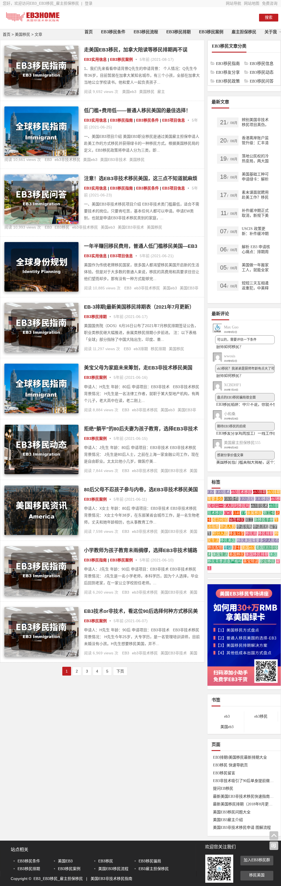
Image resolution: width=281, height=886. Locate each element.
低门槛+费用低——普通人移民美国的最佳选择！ (137, 110)
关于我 (271, 31)
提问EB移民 (223, 788)
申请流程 (260, 527)
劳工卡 (269, 513)
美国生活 (220, 554)
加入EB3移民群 (257, 860)
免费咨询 (269, 3)
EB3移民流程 (146, 31)
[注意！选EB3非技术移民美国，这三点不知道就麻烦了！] (41, 222)
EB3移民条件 (113, 31)
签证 (228, 547)
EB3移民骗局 (150, 861)
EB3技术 (222, 492)
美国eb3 (129, 91)
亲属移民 (254, 513)
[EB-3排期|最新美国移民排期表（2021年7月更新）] (41, 351)
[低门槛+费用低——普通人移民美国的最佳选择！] (41, 154)
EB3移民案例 (211, 31)
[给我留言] (273, 845)
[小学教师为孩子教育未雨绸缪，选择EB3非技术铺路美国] (41, 594)
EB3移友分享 (221, 72)
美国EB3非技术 (113, 159)
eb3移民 (261, 716)
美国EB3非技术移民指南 (111, 878)
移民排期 (158, 349)
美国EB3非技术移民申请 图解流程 (242, 827)
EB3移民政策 (221, 81)
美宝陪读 (250, 561)
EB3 (48, 159)
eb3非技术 (259, 506)
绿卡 (236, 547)
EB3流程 (247, 499)
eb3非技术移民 (67, 159)
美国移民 (146, 91)
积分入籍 (220, 533)
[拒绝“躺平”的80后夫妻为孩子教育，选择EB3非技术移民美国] (41, 473)
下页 (120, 671)
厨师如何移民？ (229, 347)
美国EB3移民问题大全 (232, 812)
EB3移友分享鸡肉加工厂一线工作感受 (248, 433)
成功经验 (220, 520)
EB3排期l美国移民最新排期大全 (240, 757)
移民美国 (227, 540)
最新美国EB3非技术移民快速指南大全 (245, 796)
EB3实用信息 (95, 59)
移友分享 (236, 533)
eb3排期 (141, 349)
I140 (236, 513)
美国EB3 (65, 861)
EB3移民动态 (255, 72)
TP (243, 513)
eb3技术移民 (241, 492)
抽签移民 (236, 520)
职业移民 (267, 561)
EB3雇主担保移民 (154, 868)
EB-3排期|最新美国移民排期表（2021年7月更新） (139, 307)
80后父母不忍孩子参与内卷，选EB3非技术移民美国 (141, 489)
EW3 (228, 513)
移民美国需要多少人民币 (258, 540)
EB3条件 (231, 499)
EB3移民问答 (255, 81)
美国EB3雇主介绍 (228, 820)
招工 (249, 520)
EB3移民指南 (121, 120)
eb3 (227, 716)
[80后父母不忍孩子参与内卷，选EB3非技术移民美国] (41, 533)
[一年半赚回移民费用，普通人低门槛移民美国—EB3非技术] (41, 290)
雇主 (161, 91)
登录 (88, 3)
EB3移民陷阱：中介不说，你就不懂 (246, 404)
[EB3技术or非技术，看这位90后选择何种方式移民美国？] (41, 655)
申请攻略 (244, 527)
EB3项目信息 (173, 120)
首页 (89, 31)
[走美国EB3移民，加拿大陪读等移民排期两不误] (41, 94)
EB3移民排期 (178, 31)
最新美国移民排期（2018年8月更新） (244, 804)
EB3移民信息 (255, 63)
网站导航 (233, 3)
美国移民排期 (256, 554)
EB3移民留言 (224, 773)
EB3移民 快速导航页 (230, 765)
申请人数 (227, 527)
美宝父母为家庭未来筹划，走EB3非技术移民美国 (138, 368)
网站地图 (251, 3)
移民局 (251, 533)
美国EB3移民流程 (113, 868)
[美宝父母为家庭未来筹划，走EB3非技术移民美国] (41, 412)
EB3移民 (62, 227)
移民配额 (215, 547)
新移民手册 (263, 520)
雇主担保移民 (244, 31)
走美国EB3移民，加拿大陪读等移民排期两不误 (135, 50)
